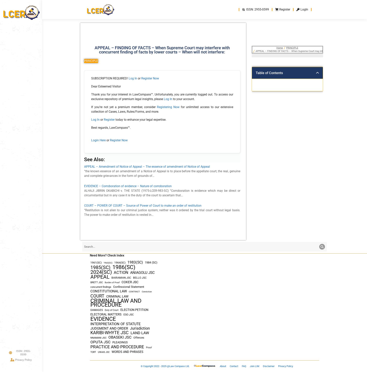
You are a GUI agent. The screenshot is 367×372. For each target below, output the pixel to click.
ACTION (121, 273)
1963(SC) (108, 262)
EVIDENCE (103, 319)
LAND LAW (140, 333)
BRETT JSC (96, 282)
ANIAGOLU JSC (142, 273)
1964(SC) (120, 262)
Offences (138, 337)
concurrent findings (100, 286)
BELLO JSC (140, 277)
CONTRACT (134, 291)
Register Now (150, 78)
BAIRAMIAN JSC (121, 277)
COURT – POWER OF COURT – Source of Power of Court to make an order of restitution (142, 205)
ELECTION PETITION (134, 310)
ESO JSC (128, 314)
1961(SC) (96, 262)
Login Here (98, 140)
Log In (133, 78)
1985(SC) (100, 267)
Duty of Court (112, 310)
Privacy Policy (23, 359)
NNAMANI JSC (98, 337)
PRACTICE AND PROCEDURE (117, 347)
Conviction (147, 291)
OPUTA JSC (100, 342)
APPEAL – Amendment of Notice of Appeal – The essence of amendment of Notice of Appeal (147, 166)
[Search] (322, 247)
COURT (97, 296)
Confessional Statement (128, 287)
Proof (149, 347)
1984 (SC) (151, 262)
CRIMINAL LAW (117, 296)
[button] (317, 72)
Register (109, 119)
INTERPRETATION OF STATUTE (115, 324)
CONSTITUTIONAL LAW (108, 291)
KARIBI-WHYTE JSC (109, 333)
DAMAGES (96, 309)
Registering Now (168, 107)
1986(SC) (123, 267)
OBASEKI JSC (120, 337)
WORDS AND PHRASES (127, 352)
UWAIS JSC (104, 352)
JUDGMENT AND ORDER (109, 328)
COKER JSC (130, 282)
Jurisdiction (140, 328)
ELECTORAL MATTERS (106, 314)
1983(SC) (135, 262)
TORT (93, 352)
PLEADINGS (120, 342)
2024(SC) (101, 272)
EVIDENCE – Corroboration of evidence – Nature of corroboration (128, 186)
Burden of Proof (112, 282)
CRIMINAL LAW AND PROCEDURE (115, 303)
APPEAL (100, 277)
